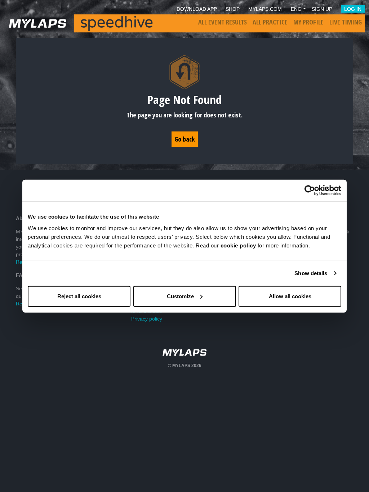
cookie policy (238, 245)
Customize (180, 296)
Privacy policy (146, 319)
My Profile (308, 22)
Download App (197, 9)
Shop (233, 9)
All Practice (270, 22)
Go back (184, 139)
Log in (352, 9)
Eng (296, 9)
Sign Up (322, 9)
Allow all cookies (290, 296)
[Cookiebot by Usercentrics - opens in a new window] (309, 190)
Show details (310, 273)
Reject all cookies (79, 296)
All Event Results (222, 22)
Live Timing (345, 22)
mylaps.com (265, 9)
